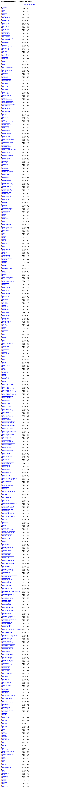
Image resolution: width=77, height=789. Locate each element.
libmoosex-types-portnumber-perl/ (8, 652)
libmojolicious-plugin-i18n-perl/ (7, 510)
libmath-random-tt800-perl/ (7, 190)
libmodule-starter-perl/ (6, 475)
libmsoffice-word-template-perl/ (7, 754)
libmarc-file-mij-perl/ (5, 71)
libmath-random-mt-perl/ (6, 186)
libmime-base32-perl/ (5, 309)
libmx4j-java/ (4, 780)
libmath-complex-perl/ (6, 148)
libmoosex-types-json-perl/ (6, 641)
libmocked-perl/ (5, 372)
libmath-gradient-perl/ (6, 158)
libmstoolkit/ (4, 758)
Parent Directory (5, 7)
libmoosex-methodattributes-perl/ (8, 595)
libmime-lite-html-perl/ (6, 318)
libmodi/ (3, 379)
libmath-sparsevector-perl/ (6, 196)
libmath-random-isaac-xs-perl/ (7, 183)
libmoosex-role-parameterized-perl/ (8, 611)
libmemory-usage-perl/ (6, 269)
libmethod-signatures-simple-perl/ (8, 294)
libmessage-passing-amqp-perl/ (7, 277)
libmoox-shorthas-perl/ (6, 686)
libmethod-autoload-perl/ (6, 291)
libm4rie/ (3, 11)
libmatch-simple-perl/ (5, 109)
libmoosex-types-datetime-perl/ (7, 636)
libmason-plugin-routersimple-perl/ (8, 102)
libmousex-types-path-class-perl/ (7, 710)
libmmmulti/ (4, 362)
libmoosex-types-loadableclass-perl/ (8, 644)
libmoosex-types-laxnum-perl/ (7, 642)
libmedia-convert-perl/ (6, 249)
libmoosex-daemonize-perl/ (7, 572)
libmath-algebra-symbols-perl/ (7, 121)
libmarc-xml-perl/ (5, 89)
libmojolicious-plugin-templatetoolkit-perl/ (9, 517)
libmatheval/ (4, 214)
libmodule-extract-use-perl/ (6, 409)
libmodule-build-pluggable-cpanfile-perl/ (9, 388)
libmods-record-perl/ (5, 382)
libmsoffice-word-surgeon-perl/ (7, 752)
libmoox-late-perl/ (5, 676)
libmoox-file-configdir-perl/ (7, 673)
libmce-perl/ (4, 234)
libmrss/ (3, 742)
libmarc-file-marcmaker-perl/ (7, 70)
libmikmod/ (4, 308)
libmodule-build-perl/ (5, 387)
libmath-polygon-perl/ (6, 174)
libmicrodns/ (4, 300)
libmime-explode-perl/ (6, 316)
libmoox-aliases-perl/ (5, 667)
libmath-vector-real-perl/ (6, 209)
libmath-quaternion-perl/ (6, 178)
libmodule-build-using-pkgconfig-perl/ (9, 394)
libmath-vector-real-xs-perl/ (7, 211)
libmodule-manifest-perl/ (6, 447)
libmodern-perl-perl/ (5, 378)
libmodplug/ (4, 381)
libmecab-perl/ (4, 247)
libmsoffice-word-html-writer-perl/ (8, 751)
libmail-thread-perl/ (5, 52)
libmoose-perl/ (4, 545)
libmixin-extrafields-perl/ (6, 344)
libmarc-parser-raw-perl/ (6, 79)
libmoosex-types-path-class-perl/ (7, 647)
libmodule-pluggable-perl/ (6, 463)
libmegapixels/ (4, 261)
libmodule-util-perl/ (5, 484)
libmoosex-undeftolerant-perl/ (7, 661)
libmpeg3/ (4, 735)
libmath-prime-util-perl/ (6, 177)
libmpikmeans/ (4, 736)
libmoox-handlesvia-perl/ (6, 674)
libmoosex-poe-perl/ (5, 608)
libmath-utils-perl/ (5, 203)
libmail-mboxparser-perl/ (6, 39)
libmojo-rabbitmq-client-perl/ (7, 495)
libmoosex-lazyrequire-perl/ (7, 585)
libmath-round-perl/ (5, 193)
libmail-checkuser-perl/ (6, 24)
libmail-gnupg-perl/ (5, 32)
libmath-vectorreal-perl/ (6, 212)
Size (29, 4)
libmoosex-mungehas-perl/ (6, 600)
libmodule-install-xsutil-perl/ (7, 444)
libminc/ (3, 331)
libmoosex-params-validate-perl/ (7, 607)
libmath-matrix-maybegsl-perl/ (7, 165)
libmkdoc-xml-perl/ (5, 349)
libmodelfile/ (4, 375)
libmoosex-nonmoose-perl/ (6, 601)
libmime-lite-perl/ (5, 319)
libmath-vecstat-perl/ (5, 206)
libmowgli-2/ (4, 713)
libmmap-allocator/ (5, 360)
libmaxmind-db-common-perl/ (7, 222)
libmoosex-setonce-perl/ (6, 620)
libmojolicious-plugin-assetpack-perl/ (8, 501)
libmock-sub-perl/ (5, 371)
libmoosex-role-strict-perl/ (6, 613)
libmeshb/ (3, 275)
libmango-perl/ (4, 62)
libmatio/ (3, 215)
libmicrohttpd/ (4, 302)
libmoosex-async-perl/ (6, 554)
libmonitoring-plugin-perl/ (6, 535)
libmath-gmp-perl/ (5, 156)
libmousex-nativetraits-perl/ (7, 707)
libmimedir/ (4, 327)
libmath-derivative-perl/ (6, 152)
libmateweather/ (5, 117)
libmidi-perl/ (4, 305)
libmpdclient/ (4, 733)
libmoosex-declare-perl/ (6, 573)
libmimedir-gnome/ (5, 325)
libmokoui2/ (4, 520)
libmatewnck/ (4, 118)
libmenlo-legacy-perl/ (6, 272)
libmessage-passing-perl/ (6, 280)
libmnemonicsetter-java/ (6, 365)
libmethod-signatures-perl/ (6, 293)
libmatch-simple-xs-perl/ (6, 111)
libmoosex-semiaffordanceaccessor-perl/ (9, 619)
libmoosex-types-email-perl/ (7, 638)
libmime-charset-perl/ (5, 312)
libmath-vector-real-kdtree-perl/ (7, 208)
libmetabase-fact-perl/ (6, 286)
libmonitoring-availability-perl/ (7, 529)
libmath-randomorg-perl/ (6, 192)
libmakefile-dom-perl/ (6, 58)
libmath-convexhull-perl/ (6, 151)
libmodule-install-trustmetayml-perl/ (8, 443)
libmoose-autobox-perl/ (6, 544)
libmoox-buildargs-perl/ (6, 669)
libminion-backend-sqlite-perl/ (7, 335)
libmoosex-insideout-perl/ (6, 583)
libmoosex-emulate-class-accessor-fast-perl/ (9, 575)
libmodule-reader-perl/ (6, 465)
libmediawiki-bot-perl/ (6, 256)
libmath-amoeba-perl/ (6, 123)
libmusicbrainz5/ (5, 777)
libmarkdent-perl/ (5, 92)
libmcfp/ (3, 237)
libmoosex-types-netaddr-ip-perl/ (8, 645)
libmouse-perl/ (4, 701)
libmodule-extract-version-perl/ (7, 410)
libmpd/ (3, 732)
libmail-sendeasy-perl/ (6, 48)
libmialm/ (3, 297)
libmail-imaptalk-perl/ (6, 35)
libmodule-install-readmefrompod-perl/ (9, 438)
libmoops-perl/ (4, 542)
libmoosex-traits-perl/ (5, 630)
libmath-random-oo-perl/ (6, 187)
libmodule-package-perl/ (6, 454)
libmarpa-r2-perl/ (5, 96)
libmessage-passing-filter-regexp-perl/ (8, 278)
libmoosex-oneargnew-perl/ (7, 604)
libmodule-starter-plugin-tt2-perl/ (8, 479)
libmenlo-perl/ (4, 274)
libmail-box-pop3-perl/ (6, 20)
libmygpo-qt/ (4, 782)
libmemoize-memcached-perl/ (7, 268)
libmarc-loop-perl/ (5, 76)
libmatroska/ (4, 217)
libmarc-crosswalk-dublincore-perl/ (8, 67)
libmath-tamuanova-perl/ (6, 200)
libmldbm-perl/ (4, 352)
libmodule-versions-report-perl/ (7, 485)
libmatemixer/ (4, 115)
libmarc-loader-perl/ (5, 74)
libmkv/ (3, 350)
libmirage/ (4, 340)
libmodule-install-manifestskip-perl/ (8, 434)
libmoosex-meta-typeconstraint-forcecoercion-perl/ (11, 591)
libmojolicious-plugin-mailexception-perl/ (9, 512)
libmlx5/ (3, 357)
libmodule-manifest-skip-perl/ (7, 448)
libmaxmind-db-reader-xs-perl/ (7, 225)
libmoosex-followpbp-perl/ (6, 576)
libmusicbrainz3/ (5, 776)
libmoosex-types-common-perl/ (7, 633)
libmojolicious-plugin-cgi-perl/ (7, 509)
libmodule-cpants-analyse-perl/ (7, 404)
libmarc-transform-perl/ (6, 87)
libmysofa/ (4, 785)
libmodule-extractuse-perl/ (6, 412)
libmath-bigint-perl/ (5, 134)
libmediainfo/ (4, 252)
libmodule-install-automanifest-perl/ (8, 425)
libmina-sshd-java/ (5, 330)
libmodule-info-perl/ (5, 418)
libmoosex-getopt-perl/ (6, 578)
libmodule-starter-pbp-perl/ (6, 473)
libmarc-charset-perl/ (5, 65)
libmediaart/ (4, 250)
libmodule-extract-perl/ (6, 407)
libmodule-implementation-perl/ (7, 416)
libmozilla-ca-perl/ (5, 716)
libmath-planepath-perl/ (6, 173)
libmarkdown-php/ (5, 93)
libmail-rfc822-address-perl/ (7, 46)
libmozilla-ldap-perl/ (5, 717)
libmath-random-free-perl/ (6, 180)
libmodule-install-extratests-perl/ (7, 432)
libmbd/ (3, 231)
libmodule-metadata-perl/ (6, 451)
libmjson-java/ (4, 347)
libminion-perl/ (4, 337)
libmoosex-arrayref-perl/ (6, 553)
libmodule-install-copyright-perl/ (7, 428)
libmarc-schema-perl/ (5, 84)
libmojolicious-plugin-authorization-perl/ (9, 504)
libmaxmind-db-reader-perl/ (7, 224)
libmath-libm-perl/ (5, 164)
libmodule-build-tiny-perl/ (6, 393)
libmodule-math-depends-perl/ (7, 450)
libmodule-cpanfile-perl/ (6, 403)
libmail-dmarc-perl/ (5, 29)
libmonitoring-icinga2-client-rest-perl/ (8, 531)
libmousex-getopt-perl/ (6, 705)
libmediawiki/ (4, 259)
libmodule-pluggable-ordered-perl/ (8, 462)
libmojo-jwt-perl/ (5, 492)
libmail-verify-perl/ (5, 55)
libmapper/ (4, 64)
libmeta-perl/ (4, 284)
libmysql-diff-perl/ (5, 786)
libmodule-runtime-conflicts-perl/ (8, 468)
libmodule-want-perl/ (5, 487)
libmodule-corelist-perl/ (6, 401)
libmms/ (3, 363)
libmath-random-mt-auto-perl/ (7, 184)
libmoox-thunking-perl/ (6, 692)
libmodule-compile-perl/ (6, 400)
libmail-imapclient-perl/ (6, 33)
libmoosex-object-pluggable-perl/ (8, 603)
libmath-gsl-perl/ (5, 159)
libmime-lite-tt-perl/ (5, 322)
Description (33, 4)
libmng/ (3, 366)
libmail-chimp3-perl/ (5, 26)
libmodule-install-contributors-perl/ (8, 426)
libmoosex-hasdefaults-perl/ (7, 582)
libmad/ (3, 14)
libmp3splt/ (4, 724)
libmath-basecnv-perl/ (6, 130)
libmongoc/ (4, 523)
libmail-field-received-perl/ (6, 30)
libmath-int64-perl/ (5, 161)
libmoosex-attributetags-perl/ (7, 561)
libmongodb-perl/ (5, 526)
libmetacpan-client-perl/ (6, 287)
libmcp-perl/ (4, 239)
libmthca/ (3, 761)
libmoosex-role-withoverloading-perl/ (8, 616)
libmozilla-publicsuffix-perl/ (7, 718)
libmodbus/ (4, 374)
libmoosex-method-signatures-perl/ (8, 594)
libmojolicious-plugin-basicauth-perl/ (8, 506)
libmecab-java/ (4, 246)
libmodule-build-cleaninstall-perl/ (8, 384)
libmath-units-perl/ (5, 202)
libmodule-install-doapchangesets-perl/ (9, 431)
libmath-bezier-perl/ (5, 131)
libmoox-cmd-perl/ (5, 670)
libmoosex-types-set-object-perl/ (7, 654)
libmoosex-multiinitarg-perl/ (7, 597)
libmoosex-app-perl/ (5, 551)
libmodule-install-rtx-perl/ (6, 440)
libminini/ (3, 334)
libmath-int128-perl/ (5, 162)
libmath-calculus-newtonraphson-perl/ (8, 140)
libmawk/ (3, 221)
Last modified (25, 4)
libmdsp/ (3, 244)
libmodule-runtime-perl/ (6, 469)
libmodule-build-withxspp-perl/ (7, 396)
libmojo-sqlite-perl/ (5, 498)
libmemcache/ (4, 262)
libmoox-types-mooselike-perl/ (7, 696)
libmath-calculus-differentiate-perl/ (8, 137)
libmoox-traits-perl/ (5, 694)
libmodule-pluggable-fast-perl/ (7, 460)
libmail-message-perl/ (6, 40)
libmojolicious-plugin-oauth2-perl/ (8, 513)
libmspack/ (4, 755)
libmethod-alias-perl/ (5, 290)
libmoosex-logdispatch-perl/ (7, 588)
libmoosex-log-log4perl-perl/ (7, 586)
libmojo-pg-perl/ (5, 494)
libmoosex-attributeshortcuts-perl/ (8, 560)
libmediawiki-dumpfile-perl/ (7, 258)
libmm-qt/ (3, 359)
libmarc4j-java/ (4, 90)
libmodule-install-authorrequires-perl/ (8, 421)
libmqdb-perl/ (4, 738)
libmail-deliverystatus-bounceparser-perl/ (9, 27)
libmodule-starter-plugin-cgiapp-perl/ (8, 476)
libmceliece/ (4, 236)
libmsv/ (3, 760)
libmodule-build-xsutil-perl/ (7, 397)
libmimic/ (3, 328)
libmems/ (3, 271)
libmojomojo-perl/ (5, 519)
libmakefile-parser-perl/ (6, 60)
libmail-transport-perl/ (6, 54)
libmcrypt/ (4, 240)
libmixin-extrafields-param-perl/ (7, 343)
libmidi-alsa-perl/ (5, 303)
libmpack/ (3, 729)
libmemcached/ (4, 265)
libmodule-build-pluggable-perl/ (7, 390)
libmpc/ (3, 730)
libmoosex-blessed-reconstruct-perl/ (8, 563)
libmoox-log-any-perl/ (6, 679)
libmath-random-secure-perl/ (7, 189)
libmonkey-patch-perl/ (6, 538)
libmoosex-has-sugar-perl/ (6, 581)
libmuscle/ (4, 770)
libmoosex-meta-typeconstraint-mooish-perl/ (10, 592)
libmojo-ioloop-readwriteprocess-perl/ (8, 491)
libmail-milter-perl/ (5, 42)
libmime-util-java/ (5, 324)
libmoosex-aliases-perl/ (6, 548)
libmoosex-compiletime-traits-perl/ (8, 567)
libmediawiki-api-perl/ (6, 255)
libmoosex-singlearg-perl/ (6, 623)
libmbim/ (3, 233)
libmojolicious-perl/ (5, 500)
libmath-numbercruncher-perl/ (7, 171)
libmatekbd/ (4, 114)
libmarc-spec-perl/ (5, 86)
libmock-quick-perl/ (5, 369)
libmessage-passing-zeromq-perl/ (8, 281)
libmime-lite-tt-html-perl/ (6, 321)
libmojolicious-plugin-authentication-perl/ (9, 503)
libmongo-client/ (5, 522)
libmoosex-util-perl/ (5, 663)
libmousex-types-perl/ (6, 711)
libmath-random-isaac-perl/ (6, 181)
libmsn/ (3, 748)
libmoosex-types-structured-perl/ (7, 657)
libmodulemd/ (4, 488)
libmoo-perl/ (4, 541)
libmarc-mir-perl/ (5, 77)
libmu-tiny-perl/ (4, 765)
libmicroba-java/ (5, 299)
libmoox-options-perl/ (6, 680)
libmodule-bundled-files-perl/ (7, 399)
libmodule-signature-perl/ (6, 472)
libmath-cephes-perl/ (5, 143)
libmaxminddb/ (4, 228)
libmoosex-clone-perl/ (6, 566)
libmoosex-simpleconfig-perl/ (7, 622)
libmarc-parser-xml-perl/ (6, 80)
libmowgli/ (4, 714)
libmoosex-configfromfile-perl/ (7, 569)
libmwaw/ (4, 779)
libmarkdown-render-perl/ (6, 95)
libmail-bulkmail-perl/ (6, 21)
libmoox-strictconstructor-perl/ (7, 689)
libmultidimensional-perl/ (6, 767)
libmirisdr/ (4, 341)
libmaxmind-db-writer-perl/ (7, 227)
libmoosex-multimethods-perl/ (7, 598)
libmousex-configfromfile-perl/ (7, 702)
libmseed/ (3, 743)
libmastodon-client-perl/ (6, 108)
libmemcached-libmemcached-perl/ (8, 264)
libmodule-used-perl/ (5, 482)
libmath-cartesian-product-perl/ (7, 142)
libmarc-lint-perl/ (5, 73)
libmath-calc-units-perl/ (6, 136)
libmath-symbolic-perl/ (6, 199)
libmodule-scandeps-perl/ (6, 470)
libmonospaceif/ (5, 539)
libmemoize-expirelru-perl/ (6, 266)
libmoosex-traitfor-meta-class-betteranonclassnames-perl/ (12, 629)
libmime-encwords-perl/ (6, 315)
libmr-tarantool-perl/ (5, 739)
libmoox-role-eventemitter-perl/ (7, 683)
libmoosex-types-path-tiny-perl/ (7, 648)
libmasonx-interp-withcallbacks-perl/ (8, 104)
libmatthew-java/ (5, 218)
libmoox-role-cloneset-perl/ (7, 682)
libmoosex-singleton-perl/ (6, 625)
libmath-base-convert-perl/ (6, 124)
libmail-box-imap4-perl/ (6, 17)
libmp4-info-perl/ (5, 726)
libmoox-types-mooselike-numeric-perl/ (9, 695)
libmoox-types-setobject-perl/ (7, 698)
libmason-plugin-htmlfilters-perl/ (7, 101)
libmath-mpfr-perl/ (5, 168)
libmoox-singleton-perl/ (6, 688)
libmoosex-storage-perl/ (6, 626)
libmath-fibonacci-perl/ (6, 153)
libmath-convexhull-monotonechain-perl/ (9, 149)
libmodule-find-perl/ (5, 415)
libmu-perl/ (4, 764)
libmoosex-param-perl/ (6, 605)
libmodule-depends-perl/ (6, 406)
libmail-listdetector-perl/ (6, 36)
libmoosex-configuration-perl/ (7, 570)
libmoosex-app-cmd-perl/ (6, 550)
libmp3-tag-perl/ (5, 721)
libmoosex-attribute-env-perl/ (7, 557)
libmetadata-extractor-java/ (6, 288)
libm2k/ (3, 8)
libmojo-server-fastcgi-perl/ (7, 497)
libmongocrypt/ (4, 525)
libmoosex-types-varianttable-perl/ (8, 660)
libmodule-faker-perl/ (5, 413)
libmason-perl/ (4, 98)
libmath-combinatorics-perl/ (7, 146)
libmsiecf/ (3, 746)
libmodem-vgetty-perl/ (6, 377)
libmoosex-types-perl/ (6, 651)
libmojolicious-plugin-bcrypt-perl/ (8, 507)
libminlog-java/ (4, 338)
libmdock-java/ (4, 243)
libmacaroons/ (4, 13)
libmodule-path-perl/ (5, 459)
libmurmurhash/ (5, 768)
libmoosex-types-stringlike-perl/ (7, 655)
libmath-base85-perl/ (5, 127)
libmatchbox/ (4, 112)
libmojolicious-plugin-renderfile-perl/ (8, 516)
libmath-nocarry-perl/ (5, 170)
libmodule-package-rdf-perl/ (7, 456)
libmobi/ (3, 368)
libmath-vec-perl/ (5, 205)
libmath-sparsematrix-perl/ (6, 195)
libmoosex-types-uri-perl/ (6, 658)
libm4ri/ (3, 10)
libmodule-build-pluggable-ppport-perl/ (9, 391)
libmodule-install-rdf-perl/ (6, 437)
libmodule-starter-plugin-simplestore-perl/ (9, 478)
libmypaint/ (4, 783)
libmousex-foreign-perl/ (6, 704)
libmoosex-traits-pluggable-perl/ (7, 632)
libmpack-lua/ (4, 727)
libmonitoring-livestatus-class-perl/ (8, 532)
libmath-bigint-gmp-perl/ (6, 133)
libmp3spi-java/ (4, 723)
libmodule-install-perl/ (6, 435)
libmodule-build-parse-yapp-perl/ (8, 385)
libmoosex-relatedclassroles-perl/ (8, 610)
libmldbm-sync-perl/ (5, 353)
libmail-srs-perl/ (4, 51)
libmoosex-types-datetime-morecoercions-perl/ (10, 635)
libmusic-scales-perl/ (5, 773)
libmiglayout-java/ (5, 306)
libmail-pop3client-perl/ (6, 43)
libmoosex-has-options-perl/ (7, 579)
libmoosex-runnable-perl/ (6, 617)
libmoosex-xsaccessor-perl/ (7, 664)
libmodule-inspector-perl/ (6, 419)
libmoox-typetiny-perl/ (6, 699)
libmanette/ (4, 61)
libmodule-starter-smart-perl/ (7, 481)
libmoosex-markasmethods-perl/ (7, 589)
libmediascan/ (4, 253)
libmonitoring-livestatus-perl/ (7, 534)
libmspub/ (3, 757)
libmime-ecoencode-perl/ (6, 313)
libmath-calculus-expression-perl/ (8, 139)
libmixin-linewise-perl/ (6, 346)
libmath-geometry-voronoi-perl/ (7, 155)
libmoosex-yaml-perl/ (6, 666)
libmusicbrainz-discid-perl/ (6, 774)
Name (12, 4)
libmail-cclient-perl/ (5, 23)
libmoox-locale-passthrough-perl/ (8, 677)
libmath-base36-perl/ (5, 126)
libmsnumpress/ (4, 749)
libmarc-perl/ (4, 82)
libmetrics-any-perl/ (5, 296)
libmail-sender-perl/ (5, 49)
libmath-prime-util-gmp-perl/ (7, 175)
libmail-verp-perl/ (5, 57)
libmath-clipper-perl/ (5, 145)
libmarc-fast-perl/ (5, 68)
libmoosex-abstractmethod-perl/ (7, 547)
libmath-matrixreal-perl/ (6, 167)
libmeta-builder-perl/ (5, 283)
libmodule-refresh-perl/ (6, 466)
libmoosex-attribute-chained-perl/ (8, 556)
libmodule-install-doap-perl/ (7, 429)
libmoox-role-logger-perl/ (6, 685)
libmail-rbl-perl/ (4, 45)
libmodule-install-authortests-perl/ (8, 422)
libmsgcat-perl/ (4, 745)
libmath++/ (4, 120)
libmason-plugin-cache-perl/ (7, 99)
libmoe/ (3, 490)
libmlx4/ (3, 356)
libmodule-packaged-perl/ (6, 457)
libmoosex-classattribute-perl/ (7, 564)
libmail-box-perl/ (5, 18)
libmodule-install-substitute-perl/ (7, 441)
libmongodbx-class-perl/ (6, 528)
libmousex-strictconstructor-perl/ (7, 708)
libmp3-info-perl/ (5, 720)
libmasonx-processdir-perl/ (6, 105)
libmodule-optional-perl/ (6, 453)
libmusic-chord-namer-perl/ (7, 771)
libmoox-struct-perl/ (5, 691)
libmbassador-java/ (5, 230)
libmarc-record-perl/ (5, 83)
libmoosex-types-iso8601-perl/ (7, 639)
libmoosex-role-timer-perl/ (6, 614)
